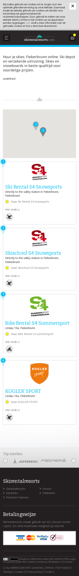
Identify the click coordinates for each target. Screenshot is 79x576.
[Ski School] (9, 286)
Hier (28, 23)
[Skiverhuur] (9, 220)
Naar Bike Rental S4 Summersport (32, 334)
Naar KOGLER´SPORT (24, 402)
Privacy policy (34, 572)
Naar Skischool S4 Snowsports (30, 268)
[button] (43, 132)
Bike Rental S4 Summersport (37, 323)
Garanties (12, 493)
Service (47, 489)
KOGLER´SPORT (23, 391)
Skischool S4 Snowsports (33, 253)
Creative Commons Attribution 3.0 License (49, 561)
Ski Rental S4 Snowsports (33, 187)
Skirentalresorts (16, 489)
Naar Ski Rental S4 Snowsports (30, 201)
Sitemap (7, 572)
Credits (49, 572)
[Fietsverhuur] (9, 352)
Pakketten (49, 493)
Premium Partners (17, 497)
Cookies (18, 572)
